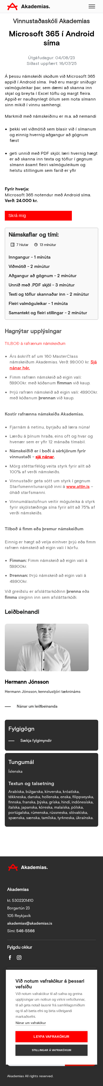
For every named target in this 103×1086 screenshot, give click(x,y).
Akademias (28, 6)
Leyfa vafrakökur (51, 1036)
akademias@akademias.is (29, 923)
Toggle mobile (92, 6)
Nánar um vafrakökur (31, 1023)
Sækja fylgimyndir (36, 740)
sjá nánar (44, 457)
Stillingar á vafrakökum (51, 1050)
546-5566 (25, 931)
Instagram (19, 957)
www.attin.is (78, 486)
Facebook (10, 957)
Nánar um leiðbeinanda (37, 706)
